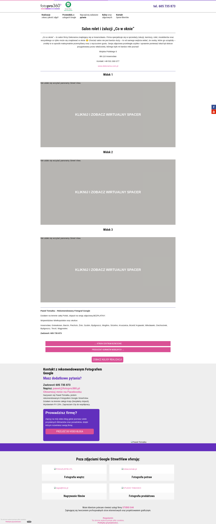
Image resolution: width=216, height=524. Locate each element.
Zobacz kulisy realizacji (107, 359)
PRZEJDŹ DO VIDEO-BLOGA (69, 431)
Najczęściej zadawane (89, 16)
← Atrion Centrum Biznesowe (108, 343)
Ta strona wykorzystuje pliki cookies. (108, 519)
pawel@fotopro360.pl (66, 388)
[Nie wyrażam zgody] (29, 521)
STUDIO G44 (128, 507)
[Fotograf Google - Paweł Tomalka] (50, 10)
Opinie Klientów (122, 16)
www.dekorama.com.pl (108, 66)
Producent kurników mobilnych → (108, 349)
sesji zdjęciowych (107, 16)
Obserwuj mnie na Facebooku (62, 391)
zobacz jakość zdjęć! (50, 16)
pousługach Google (69, 16)
